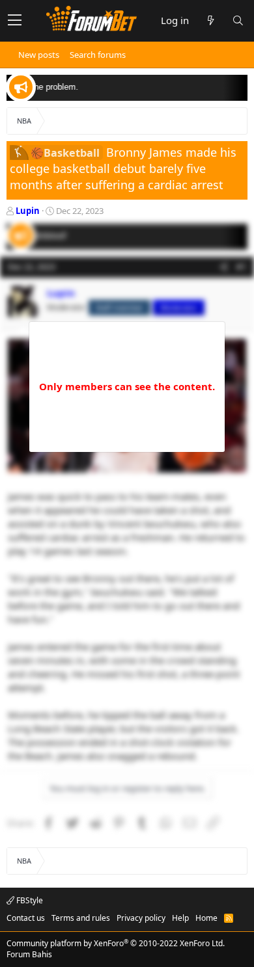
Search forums (98, 54)
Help (180, 917)
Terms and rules (80, 917)
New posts (38, 54)
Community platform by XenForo (116, 943)
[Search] (237, 20)
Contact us (26, 917)
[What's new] (210, 20)
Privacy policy (141, 917)
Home (206, 917)
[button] (15, 21)
